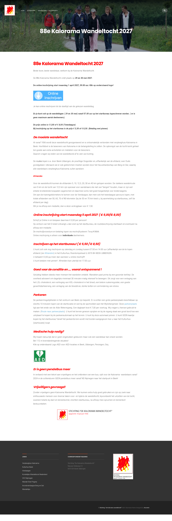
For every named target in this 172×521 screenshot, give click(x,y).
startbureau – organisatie (48, 10)
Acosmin (146, 507)
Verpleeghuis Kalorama (30, 463)
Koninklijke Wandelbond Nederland (34, 474)
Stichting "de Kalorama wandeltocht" (111, 507)
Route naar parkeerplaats (52, 311)
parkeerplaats (130, 304)
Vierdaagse (26, 471)
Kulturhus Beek (27, 467)
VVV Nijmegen (27, 478)
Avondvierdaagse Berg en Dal (33, 486)
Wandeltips (26, 489)
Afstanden (31, 10)
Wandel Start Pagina (29, 482)
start (23, 10)
